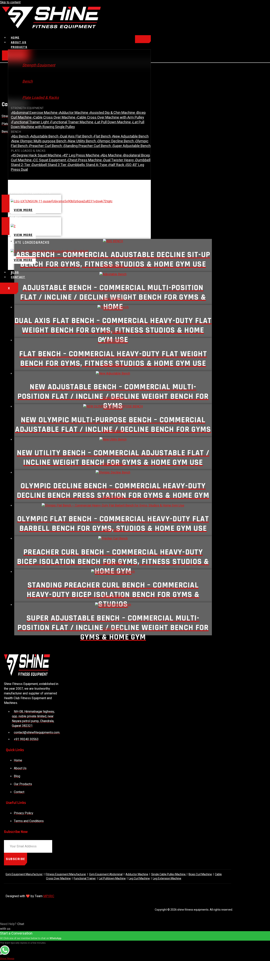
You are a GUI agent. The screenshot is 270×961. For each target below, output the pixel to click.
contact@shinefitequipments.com (31, 207)
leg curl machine (139, 878)
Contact (18, 277)
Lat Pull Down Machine (113, 122)
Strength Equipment (38, 65)
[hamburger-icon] (143, 39)
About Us (18, 42)
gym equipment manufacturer (24, 874)
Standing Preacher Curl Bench (87, 146)
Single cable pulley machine (168, 874)
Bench (27, 81)
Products (19, 47)
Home (15, 38)
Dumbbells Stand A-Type (87, 165)
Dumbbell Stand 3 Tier (49, 165)
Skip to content (10, 2)
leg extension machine (167, 878)
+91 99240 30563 (22, 230)
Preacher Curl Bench (45, 146)
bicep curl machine (200, 874)
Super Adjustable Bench (131, 146)
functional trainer (85, 878)
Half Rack (116, 165)
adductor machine (137, 874)
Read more (113, 266)
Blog (15, 272)
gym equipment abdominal (106, 874)
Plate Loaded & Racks (40, 97)
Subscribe (15, 859)
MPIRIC (48, 896)
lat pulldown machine (112, 878)
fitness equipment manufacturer (66, 874)
